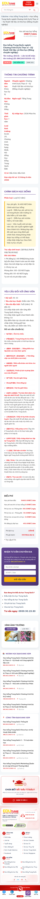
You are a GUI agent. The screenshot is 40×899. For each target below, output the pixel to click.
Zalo (18, 879)
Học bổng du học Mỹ (11, 867)
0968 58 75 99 (29, 818)
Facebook (7, 853)
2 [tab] (19, 643)
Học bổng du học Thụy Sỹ (29, 868)
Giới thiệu (7, 837)
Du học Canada (29, 840)
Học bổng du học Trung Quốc (16, 600)
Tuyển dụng (8, 843)
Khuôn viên (11, 629)
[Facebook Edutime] (14, 879)
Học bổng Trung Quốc (19, 16)
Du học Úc (27, 843)
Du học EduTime (26, 887)
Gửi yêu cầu (20, 579)
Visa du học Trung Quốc (14, 607)
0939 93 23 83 (29, 815)
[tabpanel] (20, 636)
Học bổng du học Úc (29, 862)
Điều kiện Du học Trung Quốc (16, 596)
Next (36, 636)
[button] (37, 3)
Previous (4, 636)
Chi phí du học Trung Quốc (15, 603)
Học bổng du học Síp (11, 872)
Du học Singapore (29, 853)
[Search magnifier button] (34, 10)
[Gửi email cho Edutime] (21, 879)
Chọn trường (28, 837)
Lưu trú (25, 629)
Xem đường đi (8, 847)
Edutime (4, 16)
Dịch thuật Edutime (10, 850)
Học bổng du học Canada (9, 863)
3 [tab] (23, 643)
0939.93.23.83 (27, 611)
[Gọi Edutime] (25, 879)
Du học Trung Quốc (30, 850)
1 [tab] (16, 643)
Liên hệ (6, 840)
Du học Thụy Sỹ (29, 847)
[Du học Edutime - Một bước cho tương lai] (8, 4)
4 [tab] (26, 643)
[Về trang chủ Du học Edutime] (10, 811)
